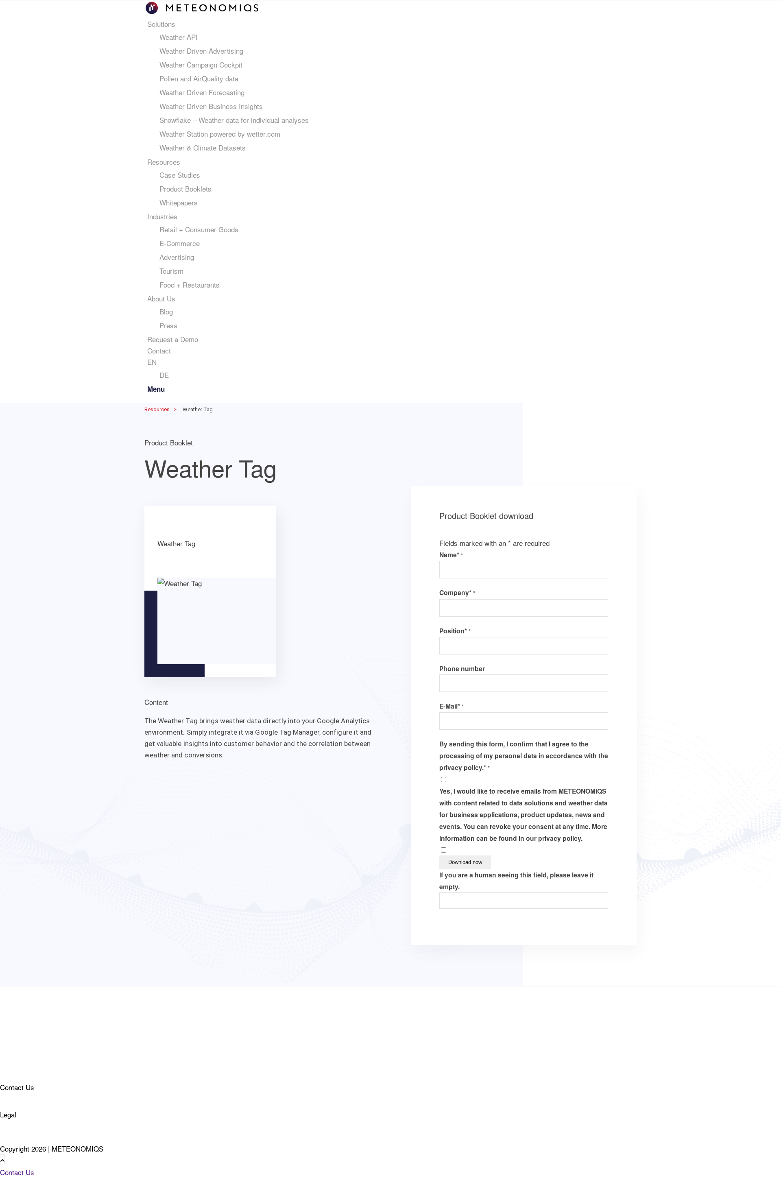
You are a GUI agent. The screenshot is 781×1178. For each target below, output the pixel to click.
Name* (451, 554)
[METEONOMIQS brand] (202, 12)
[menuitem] (392, 85)
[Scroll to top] (2, 1159)
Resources (157, 409)
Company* (457, 592)
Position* (455, 630)
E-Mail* (451, 706)
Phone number (462, 668)
